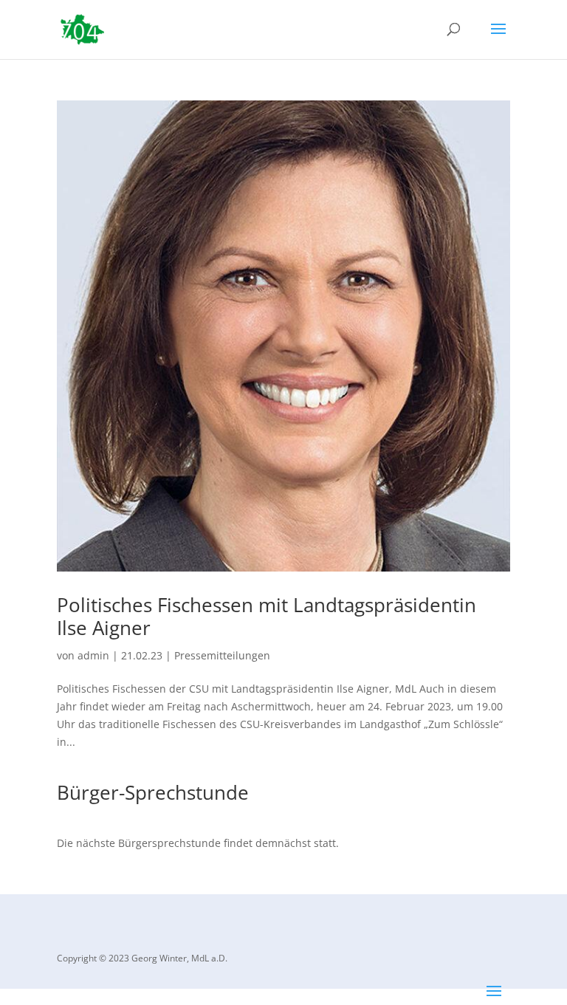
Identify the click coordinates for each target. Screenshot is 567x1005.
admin (93, 655)
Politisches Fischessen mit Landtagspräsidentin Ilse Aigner (266, 616)
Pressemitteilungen (222, 655)
